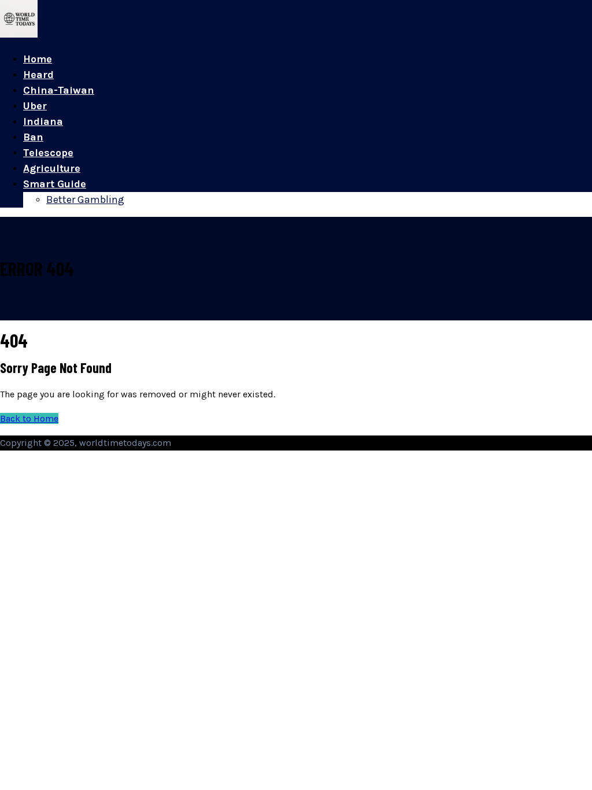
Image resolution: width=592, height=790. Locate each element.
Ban (33, 137)
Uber (35, 105)
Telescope (48, 152)
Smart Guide (54, 184)
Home (37, 59)
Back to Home (29, 418)
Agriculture (51, 168)
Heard (38, 74)
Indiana (43, 121)
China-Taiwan (58, 90)
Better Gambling (85, 199)
